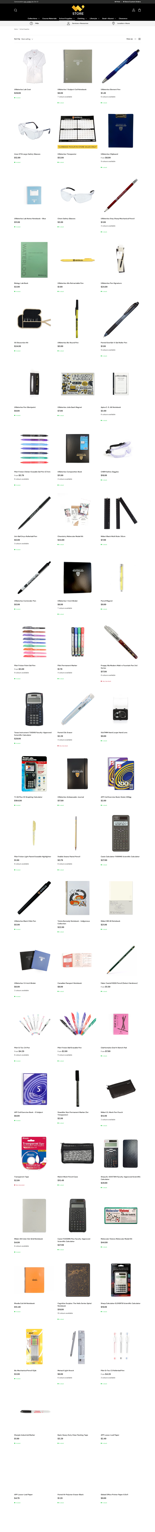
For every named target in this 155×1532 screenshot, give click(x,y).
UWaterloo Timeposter (67, 154)
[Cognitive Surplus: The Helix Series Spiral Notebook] (78, 1280)
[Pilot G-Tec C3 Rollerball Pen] (121, 1347)
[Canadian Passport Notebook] (78, 960)
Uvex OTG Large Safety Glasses (27, 154)
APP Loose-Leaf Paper (110, 1435)
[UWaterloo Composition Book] (78, 448)
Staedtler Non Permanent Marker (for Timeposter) (73, 1113)
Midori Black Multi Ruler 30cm (113, 536)
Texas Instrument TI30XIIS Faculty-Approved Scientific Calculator (32, 733)
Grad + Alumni (108, 18)
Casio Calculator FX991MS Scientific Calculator (120, 856)
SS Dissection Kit (21, 343)
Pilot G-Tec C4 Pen (22, 1048)
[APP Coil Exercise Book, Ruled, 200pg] (121, 774)
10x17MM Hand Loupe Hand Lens (114, 732)
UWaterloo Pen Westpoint (25, 407)
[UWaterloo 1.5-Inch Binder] (34, 960)
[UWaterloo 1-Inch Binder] (78, 578)
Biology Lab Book (21, 283)
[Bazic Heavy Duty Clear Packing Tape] (78, 1412)
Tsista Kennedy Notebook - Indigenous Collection (74, 922)
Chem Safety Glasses (66, 218)
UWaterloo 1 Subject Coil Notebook (72, 89)
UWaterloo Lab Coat (22, 89)
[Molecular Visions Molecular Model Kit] (121, 1216)
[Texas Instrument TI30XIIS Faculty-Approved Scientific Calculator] (34, 709)
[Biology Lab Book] (34, 260)
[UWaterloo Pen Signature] (121, 260)
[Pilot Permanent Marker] (78, 642)
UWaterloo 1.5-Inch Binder (25, 983)
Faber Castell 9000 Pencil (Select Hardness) (119, 983)
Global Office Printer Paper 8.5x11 (114, 1494)
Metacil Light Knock (66, 1370)
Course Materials (49, 18)
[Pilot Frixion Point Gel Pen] (34, 642)
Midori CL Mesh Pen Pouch (112, 1112)
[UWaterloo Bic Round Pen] (78, 319)
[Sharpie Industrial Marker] (34, 1412)
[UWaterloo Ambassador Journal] (78, 774)
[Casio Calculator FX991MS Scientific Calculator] (121, 833)
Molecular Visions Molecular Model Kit (116, 1239)
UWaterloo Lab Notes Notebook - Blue (30, 218)
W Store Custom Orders (132, 2)
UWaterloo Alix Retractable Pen (71, 283)
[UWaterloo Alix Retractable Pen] (78, 260)
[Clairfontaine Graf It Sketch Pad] (121, 1024)
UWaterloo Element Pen (110, 89)
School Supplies (65, 18)
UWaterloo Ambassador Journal (71, 797)
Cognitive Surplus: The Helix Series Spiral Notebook (74, 1304)
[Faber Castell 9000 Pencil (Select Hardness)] (121, 960)
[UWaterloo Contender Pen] (34, 578)
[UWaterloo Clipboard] (121, 131)
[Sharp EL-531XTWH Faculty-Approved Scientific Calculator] (121, 1154)
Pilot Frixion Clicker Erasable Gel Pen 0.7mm (32, 472)
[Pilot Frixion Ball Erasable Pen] (78, 1024)
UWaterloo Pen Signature (111, 283)
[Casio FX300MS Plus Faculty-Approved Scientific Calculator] (78, 1216)
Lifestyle (93, 18)
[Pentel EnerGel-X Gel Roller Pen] (121, 319)
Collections (32, 18)
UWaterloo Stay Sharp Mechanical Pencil (117, 218)
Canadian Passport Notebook (70, 983)
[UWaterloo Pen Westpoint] (34, 384)
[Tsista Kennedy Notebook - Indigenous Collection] (78, 898)
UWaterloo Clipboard (109, 154)
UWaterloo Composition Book (70, 472)
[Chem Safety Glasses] (78, 195)
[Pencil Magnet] (121, 578)
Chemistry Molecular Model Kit (70, 536)
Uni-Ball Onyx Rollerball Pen (25, 536)
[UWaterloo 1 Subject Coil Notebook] (78, 66)
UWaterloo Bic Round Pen (68, 343)
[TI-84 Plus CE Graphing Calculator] (34, 774)
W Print (117, 2)
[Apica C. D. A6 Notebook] (121, 384)
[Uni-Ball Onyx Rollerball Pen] (34, 513)
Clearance (123, 18)
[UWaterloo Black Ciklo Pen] (34, 898)
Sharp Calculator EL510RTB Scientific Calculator (120, 1303)
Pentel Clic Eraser (65, 732)
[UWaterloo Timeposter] (78, 131)
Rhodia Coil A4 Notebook (24, 1303)
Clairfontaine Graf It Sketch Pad (114, 1048)
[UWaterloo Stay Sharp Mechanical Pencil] (121, 195)
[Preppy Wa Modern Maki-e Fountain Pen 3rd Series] (121, 642)
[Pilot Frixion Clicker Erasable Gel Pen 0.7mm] (34, 448)
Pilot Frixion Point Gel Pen (24, 665)
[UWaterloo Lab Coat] (34, 66)
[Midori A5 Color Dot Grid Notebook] (34, 1216)
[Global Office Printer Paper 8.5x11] (121, 1471)
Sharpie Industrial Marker (24, 1435)
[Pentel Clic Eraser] (78, 709)
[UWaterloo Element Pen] (121, 66)
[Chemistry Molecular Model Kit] (78, 513)
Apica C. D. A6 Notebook (111, 407)
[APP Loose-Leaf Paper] (121, 1412)
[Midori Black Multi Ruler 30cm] (121, 513)
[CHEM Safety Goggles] (121, 448)
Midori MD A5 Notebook (110, 921)
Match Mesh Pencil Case (68, 1177)
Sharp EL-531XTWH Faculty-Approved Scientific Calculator (121, 1178)
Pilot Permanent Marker (67, 665)
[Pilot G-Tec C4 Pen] (34, 1024)
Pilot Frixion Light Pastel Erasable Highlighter (32, 856)
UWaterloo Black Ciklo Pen (25, 921)
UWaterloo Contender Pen (25, 601)
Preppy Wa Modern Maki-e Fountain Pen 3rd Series (119, 666)
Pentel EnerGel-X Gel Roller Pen (114, 343)
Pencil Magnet (107, 601)
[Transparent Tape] (34, 1154)
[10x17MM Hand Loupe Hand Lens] (121, 709)
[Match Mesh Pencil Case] (78, 1154)
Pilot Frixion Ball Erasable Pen (70, 1048)
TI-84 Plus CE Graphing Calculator (28, 797)
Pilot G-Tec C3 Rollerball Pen (112, 1370)
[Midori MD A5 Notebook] (121, 898)
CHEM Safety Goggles (110, 472)
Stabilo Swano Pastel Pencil (69, 856)
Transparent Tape (21, 1177)
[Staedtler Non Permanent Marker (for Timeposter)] (78, 1089)
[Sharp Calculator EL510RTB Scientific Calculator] (121, 1280)
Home (16, 29)
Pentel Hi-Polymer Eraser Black (71, 1494)
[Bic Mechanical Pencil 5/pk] (34, 1347)
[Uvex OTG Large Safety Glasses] (34, 131)
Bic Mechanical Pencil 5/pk (25, 1370)
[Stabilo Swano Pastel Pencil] (78, 833)
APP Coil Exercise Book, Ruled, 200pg (116, 797)
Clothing (81, 18)
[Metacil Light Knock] (78, 1347)
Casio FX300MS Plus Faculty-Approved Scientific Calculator (74, 1240)
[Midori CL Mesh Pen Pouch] (121, 1089)
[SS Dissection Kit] (34, 319)
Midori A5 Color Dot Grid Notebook (28, 1239)
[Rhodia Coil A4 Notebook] (34, 1280)
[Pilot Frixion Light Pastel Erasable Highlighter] (34, 833)
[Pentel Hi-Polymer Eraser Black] (78, 1471)
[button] (139, 10)
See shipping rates (42, 2)
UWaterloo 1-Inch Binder (68, 601)
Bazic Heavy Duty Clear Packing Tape (73, 1435)
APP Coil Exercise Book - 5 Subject (28, 1112)
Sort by (17, 39)
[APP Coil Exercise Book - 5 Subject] (34, 1089)
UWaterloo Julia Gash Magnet (70, 407)
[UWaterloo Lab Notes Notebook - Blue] (34, 195)
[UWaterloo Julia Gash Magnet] (78, 384)
